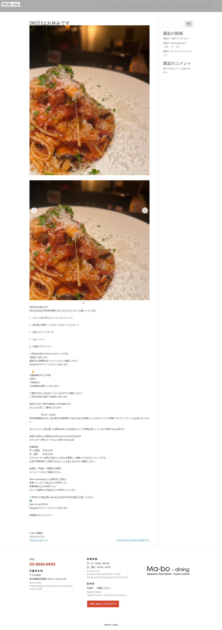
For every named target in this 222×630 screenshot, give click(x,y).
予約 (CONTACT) (201, 6)
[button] (83, 303)
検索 (189, 23)
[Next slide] (145, 210)
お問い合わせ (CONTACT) (103, 604)
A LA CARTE (117, 6)
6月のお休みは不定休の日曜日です (133, 540)
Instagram (147, 6)
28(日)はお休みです (38, 540)
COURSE (133, 6)
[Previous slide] (34, 210)
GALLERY (162, 6)
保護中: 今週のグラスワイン (176, 38)
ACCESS (184, 6)
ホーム (103, 6)
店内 (174, 6)
